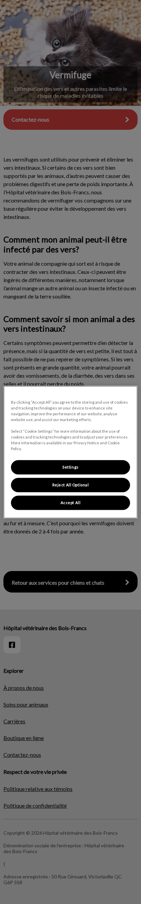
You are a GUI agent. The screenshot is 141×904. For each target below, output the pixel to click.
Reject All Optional (70, 485)
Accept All (71, 502)
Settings (70, 467)
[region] (70, 452)
